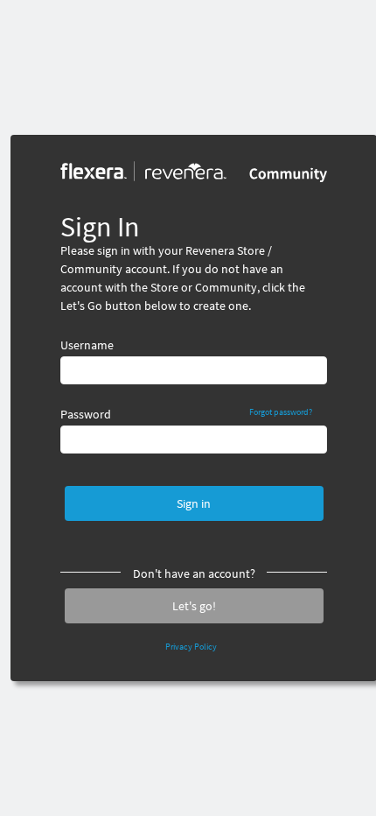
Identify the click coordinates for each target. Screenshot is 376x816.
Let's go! (194, 606)
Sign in (194, 503)
